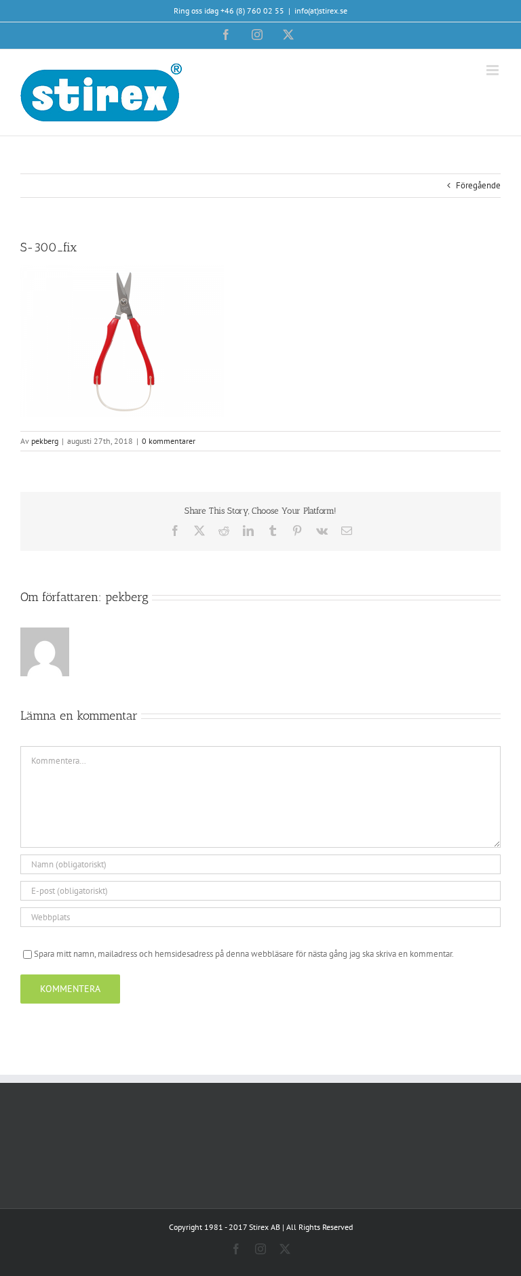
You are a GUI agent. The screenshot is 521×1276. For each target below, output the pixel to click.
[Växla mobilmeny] (493, 70)
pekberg (44, 441)
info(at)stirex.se (320, 10)
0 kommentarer (168, 441)
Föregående (478, 185)
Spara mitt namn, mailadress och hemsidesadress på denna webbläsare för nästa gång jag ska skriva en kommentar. (244, 954)
